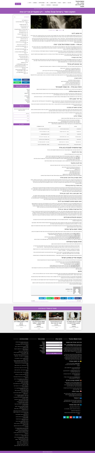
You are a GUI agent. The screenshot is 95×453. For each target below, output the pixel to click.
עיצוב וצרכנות (42, 350)
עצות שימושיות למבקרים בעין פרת (22, 37)
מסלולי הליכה (24, 35)
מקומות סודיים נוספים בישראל (23, 59)
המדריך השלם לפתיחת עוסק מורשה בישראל (21, 360)
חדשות (64, 2)
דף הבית (69, 2)
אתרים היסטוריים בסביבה (22, 34)
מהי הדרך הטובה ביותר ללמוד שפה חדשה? (21, 445)
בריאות (28, 102)
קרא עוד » (56, 327)
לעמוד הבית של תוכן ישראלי (43, 282)
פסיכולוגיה (28, 101)
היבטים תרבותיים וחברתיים (23, 54)
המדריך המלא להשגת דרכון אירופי (21, 73)
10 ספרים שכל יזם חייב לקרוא (23, 351)
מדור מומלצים (69, 289)
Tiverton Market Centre (77, 282)
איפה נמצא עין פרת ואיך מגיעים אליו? (21, 43)
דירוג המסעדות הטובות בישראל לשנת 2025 (21, 361)
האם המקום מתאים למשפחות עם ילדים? (20, 50)
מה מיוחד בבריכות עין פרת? (21, 44)
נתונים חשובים (23, 27)
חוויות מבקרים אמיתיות (24, 57)
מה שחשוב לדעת (25, 20)
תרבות (59, 2)
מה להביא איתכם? (23, 40)
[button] (78, 298)
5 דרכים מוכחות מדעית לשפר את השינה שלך (20, 67)
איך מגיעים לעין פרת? (24, 26)
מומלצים (35, 2)
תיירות (30, 2)
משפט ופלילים (42, 2)
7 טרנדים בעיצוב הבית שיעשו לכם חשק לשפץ (20, 410)
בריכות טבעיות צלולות (22, 30)
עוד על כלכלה (41, 267)
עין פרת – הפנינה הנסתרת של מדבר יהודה (22, 22)
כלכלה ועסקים (53, 2)
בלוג (47, 2)
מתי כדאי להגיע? (23, 38)
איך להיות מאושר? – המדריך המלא (22, 441)
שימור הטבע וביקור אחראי (23, 56)
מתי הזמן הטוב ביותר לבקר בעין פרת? (21, 47)
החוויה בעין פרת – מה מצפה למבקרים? (21, 29)
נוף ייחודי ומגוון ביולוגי (22, 32)
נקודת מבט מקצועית (22, 24)
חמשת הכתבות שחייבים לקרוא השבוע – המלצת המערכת (20, 70)
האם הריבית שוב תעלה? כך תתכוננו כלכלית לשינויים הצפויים (20, 65)
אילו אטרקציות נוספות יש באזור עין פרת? (20, 52)
